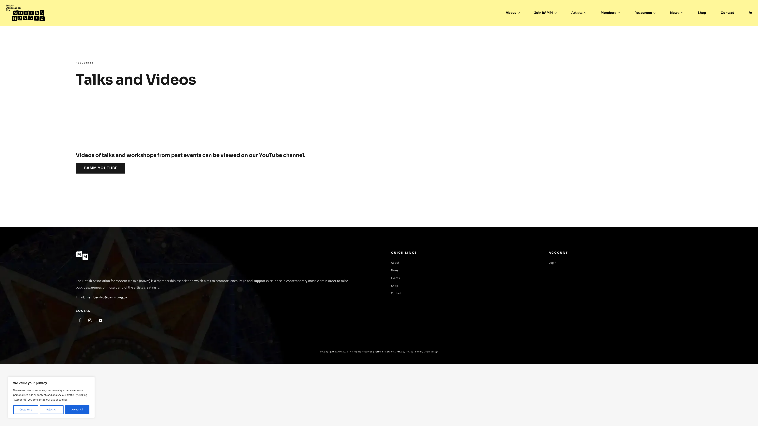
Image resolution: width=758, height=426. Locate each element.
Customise (26, 410)
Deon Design (431, 351)
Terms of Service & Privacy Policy (394, 351)
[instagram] (90, 320)
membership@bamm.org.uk (107, 297)
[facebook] (80, 320)
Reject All (51, 410)
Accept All (77, 410)
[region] (51, 397)
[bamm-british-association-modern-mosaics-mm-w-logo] (82, 252)
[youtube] (100, 320)
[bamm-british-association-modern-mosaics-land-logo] (25, 5)
